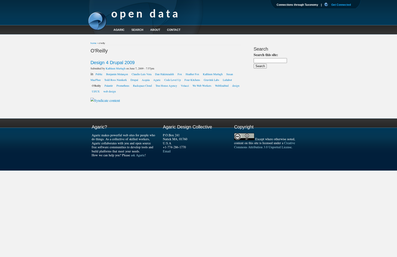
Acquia (146, 80)
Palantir (109, 85)
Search (137, 29)
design (235, 85)
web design (109, 91)
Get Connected (341, 4)
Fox (180, 74)
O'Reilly (96, 85)
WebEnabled (222, 85)
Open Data (145, 14)
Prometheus (122, 85)
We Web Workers (202, 85)
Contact (173, 29)
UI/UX (96, 91)
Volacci (185, 85)
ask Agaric (138, 155)
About (155, 29)
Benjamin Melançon (117, 74)
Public (99, 74)
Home (93, 43)
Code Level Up (172, 80)
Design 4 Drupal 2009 (113, 62)
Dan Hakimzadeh (164, 74)
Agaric (157, 80)
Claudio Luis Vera (141, 74)
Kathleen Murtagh (115, 68)
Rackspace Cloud (142, 85)
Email (167, 151)
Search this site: (266, 54)
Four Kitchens (192, 80)
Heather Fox (192, 74)
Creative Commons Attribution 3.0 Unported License (264, 145)
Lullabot (227, 80)
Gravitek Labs (211, 80)
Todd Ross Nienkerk (115, 80)
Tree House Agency (166, 85)
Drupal (134, 80)
